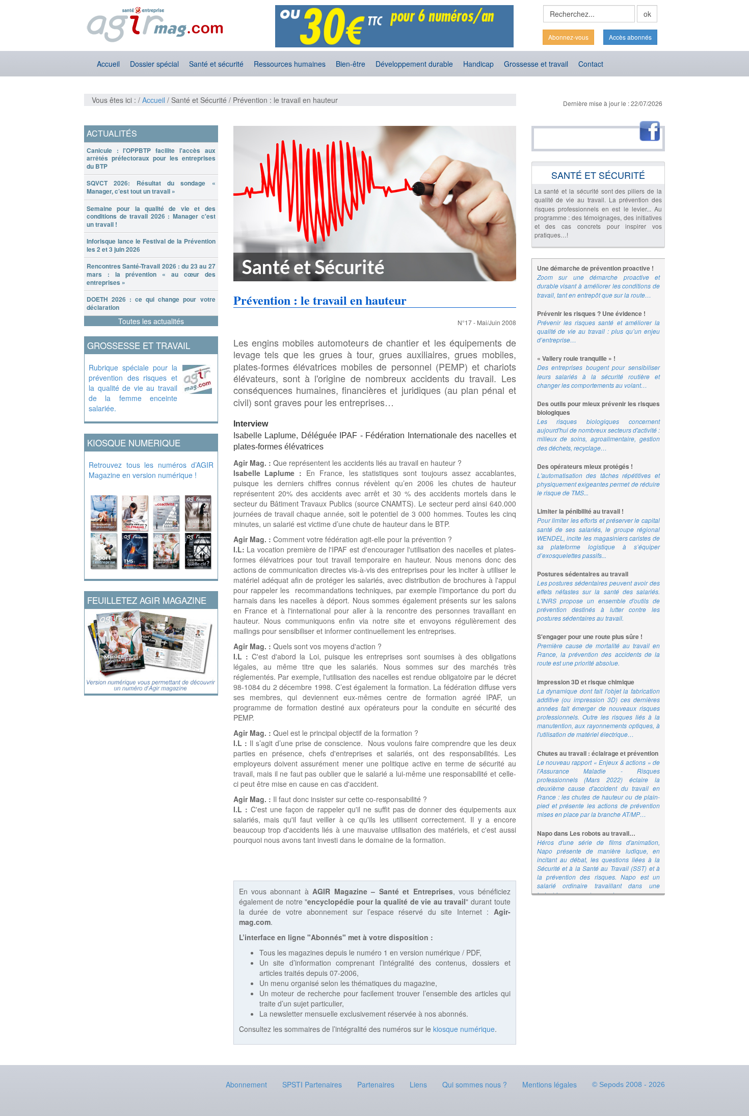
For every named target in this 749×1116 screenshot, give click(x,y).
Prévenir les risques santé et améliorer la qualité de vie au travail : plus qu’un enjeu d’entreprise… (598, 331)
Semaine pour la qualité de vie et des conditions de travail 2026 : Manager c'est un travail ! (151, 216)
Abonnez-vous (568, 37)
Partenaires (375, 1084)
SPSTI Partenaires (312, 1084)
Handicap (478, 64)
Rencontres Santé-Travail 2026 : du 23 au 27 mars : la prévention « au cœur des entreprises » (151, 273)
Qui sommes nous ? (474, 1084)
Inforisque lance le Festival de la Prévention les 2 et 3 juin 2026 (151, 245)
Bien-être (350, 64)
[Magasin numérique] (151, 529)
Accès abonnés (630, 37)
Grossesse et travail (536, 64)
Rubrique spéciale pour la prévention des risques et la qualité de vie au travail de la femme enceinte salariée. (133, 387)
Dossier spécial (154, 64)
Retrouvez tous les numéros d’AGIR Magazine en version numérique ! (151, 470)
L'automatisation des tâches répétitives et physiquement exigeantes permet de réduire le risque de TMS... (598, 484)
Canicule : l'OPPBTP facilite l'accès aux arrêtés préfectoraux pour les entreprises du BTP (151, 158)
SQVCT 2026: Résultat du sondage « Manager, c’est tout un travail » (151, 187)
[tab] (151, 159)
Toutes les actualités (151, 321)
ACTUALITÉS (112, 133)
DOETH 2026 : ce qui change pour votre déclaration (151, 303)
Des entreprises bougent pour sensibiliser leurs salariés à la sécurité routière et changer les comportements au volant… (598, 376)
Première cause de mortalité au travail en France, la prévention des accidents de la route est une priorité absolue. (598, 654)
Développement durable (414, 64)
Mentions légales (549, 1084)
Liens (418, 1084)
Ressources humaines (290, 64)
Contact (590, 64)
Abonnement (246, 1084)
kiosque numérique (464, 1029)
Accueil (108, 64)
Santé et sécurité (216, 64)
